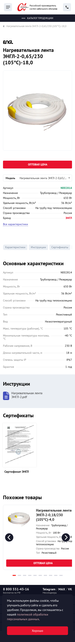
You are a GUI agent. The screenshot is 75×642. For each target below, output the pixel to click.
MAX (61, 589)
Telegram (49, 589)
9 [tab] (55, 575)
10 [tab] (61, 575)
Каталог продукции (40, 18)
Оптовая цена (37, 164)
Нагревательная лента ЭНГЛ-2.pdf (26, 395)
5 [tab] (35, 575)
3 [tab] (24, 575)
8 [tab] (50, 575)
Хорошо (37, 631)
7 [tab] (45, 575)
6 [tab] (40, 575)
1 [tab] (14, 575)
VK (70, 589)
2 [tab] (19, 575)
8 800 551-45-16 (16, 589)
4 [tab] (29, 575)
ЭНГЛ (69, 218)
